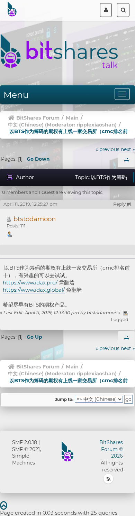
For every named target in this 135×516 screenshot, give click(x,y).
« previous (107, 149)
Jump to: (64, 399)
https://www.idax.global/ (34, 290)
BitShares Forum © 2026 (111, 449)
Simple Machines (23, 459)
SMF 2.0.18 (24, 442)
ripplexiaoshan (95, 125)
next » (128, 149)
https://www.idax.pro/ (30, 282)
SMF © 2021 (26, 449)
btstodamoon (35, 219)
